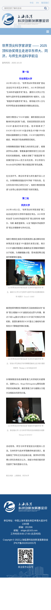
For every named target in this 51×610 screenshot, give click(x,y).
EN (37, 3)
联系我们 (45, 3)
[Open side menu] (47, 31)
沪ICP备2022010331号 (25, 543)
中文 (32, 3)
